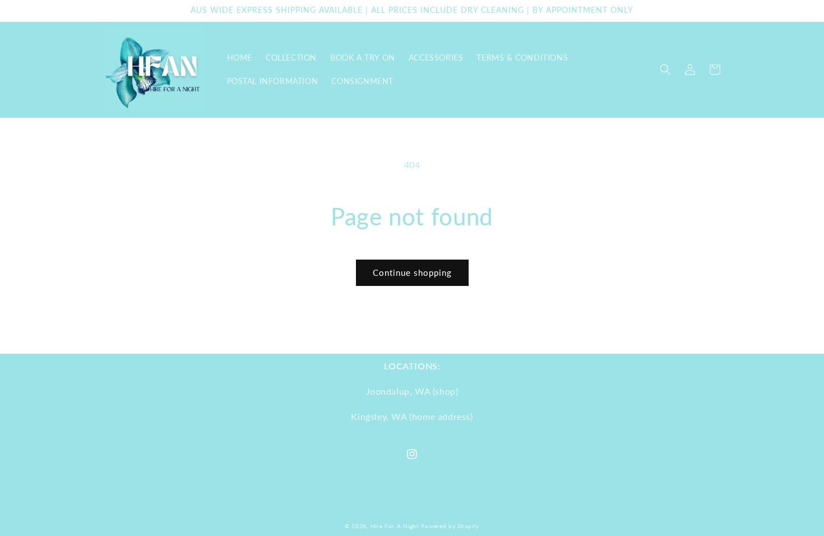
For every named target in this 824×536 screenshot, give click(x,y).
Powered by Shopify (450, 526)
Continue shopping (412, 272)
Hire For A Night (395, 526)
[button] (665, 69)
